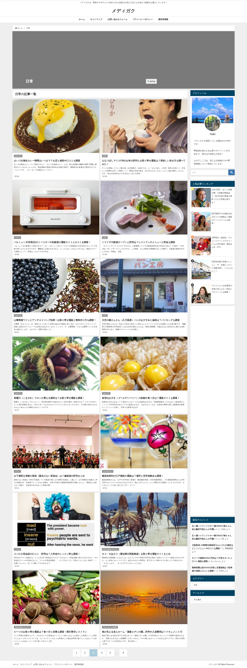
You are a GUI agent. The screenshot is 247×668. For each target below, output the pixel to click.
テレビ (17, 237)
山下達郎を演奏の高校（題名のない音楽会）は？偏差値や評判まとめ (49, 476)
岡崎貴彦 (229, 548)
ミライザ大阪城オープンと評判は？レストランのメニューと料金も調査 (138, 242)
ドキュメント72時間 (109, 627)
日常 (104, 156)
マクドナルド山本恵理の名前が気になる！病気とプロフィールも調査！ (222, 289)
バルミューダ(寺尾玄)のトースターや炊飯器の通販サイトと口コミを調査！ (52, 242)
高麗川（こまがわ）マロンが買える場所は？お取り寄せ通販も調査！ (49, 398)
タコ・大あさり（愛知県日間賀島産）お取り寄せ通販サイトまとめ (136, 554)
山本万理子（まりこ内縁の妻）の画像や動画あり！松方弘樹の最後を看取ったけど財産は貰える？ (222, 196)
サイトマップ (96, 19)
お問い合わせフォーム (117, 19)
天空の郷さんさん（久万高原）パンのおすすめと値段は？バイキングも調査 (141, 320)
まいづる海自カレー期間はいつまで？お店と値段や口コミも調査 (47, 160)
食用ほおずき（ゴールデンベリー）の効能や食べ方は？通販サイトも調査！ (141, 398)
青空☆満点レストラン (110, 549)
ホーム (82, 19)
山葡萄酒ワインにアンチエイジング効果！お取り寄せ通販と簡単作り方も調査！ (55, 320)
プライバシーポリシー (143, 19)
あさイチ (18, 156)
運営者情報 (163, 19)
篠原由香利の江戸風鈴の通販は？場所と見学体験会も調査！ (133, 476)
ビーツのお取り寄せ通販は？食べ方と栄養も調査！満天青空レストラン (50, 632)
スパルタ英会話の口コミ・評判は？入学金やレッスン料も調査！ (47, 554)
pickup (152, 81)
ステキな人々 (107, 471)
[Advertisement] (123, 52)
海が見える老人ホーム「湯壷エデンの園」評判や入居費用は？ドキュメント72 (142, 632)
